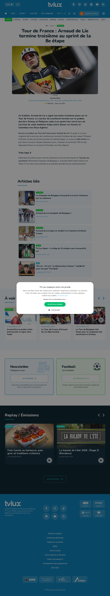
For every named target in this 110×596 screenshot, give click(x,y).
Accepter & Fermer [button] (55, 304)
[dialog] (55, 298)
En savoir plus (63, 296)
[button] (55, 299)
